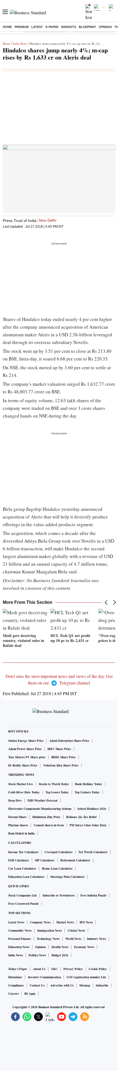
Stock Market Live (20, 784)
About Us (39, 969)
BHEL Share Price (63, 757)
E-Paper (52, 27)
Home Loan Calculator (57, 868)
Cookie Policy (98, 969)
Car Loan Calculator (22, 868)
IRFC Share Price (59, 749)
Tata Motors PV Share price (27, 757)
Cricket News (76, 930)
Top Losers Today (57, 792)
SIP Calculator (45, 860)
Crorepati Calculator (58, 852)
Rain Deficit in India (21, 833)
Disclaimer (15, 977)
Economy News (84, 947)
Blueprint (87, 27)
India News (20, 43)
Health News (60, 947)
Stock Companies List (22, 895)
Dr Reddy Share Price (22, 765)
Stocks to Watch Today (54, 784)
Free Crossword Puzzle (23, 904)
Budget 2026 (60, 955)
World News (73, 939)
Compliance (16, 985)
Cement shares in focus (49, 825)
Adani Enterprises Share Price (69, 741)
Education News (18, 947)
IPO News (86, 922)
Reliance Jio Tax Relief (81, 817)
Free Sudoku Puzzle (93, 895)
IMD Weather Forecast (42, 800)
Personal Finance (19, 939)
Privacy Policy (73, 969)
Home (7, 27)
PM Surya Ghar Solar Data (88, 825)
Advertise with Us (62, 985)
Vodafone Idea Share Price (60, 765)
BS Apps (29, 994)
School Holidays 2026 (91, 809)
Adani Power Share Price (25, 749)
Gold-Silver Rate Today (24, 792)
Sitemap (84, 985)
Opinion (105, 27)
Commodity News (20, 930)
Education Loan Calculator (26, 877)
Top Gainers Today (87, 792)
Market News (65, 922)
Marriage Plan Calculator (67, 877)
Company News (40, 922)
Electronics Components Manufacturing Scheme (40, 809)
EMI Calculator (18, 860)
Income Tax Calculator (23, 852)
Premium (22, 27)
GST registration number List (86, 977)
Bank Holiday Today (88, 784)
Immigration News (49, 930)
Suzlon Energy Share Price (26, 741)
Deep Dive (15, 800)
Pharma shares (18, 825)
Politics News (37, 955)
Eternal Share (17, 817)
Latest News (16, 922)
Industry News (96, 939)
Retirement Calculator (75, 860)
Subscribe (102, 985)
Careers (13, 994)
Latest (37, 27)
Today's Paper (17, 969)
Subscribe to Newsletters (59, 895)
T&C (54, 969)
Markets (68, 27)
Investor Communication (44, 977)
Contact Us (37, 985)
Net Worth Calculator (93, 852)
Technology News (48, 939)
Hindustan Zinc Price (46, 817)
